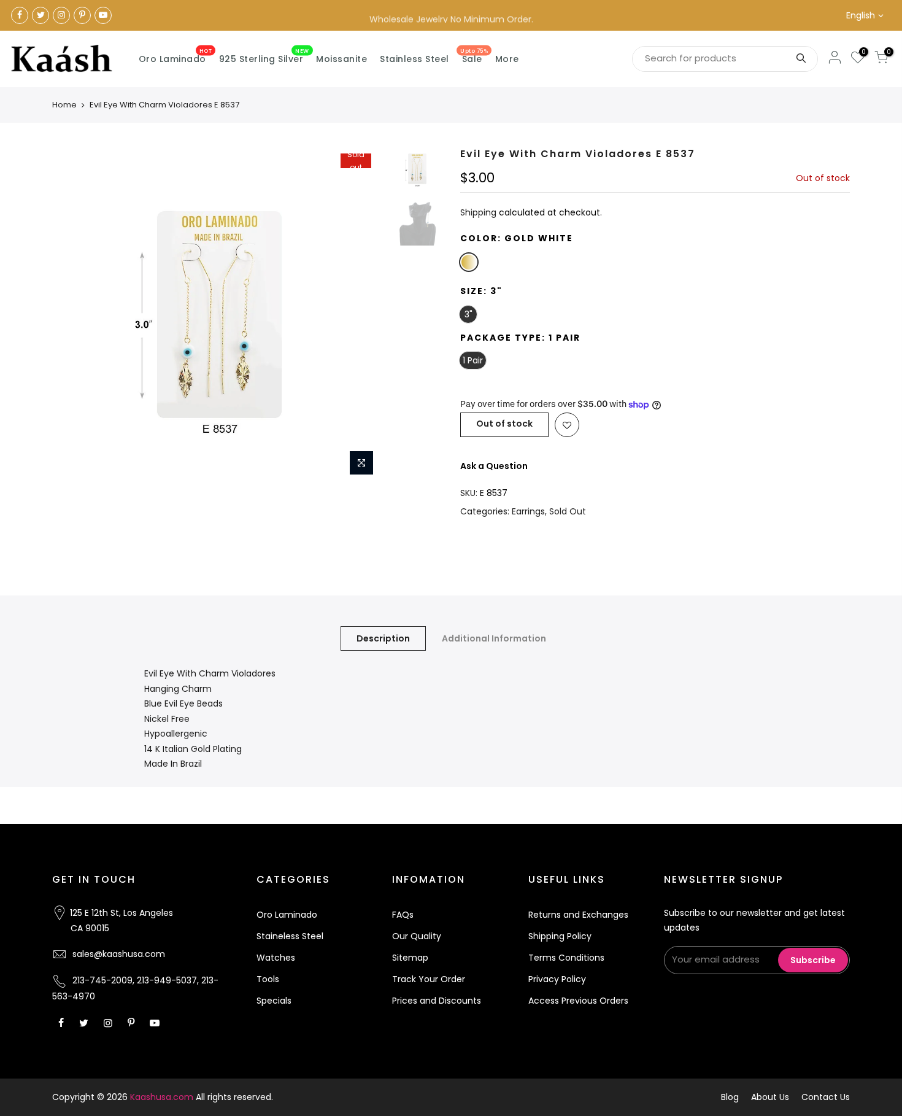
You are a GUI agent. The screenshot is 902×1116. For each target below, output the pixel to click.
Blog (730, 1097)
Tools (267, 979)
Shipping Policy (560, 936)
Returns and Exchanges (578, 915)
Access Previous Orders (578, 1000)
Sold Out (567, 511)
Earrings (528, 511)
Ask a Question (494, 466)
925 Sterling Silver (264, 56)
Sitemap (410, 957)
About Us (770, 1097)
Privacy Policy (557, 979)
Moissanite (341, 59)
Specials (273, 1000)
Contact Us (825, 1097)
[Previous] (73, 315)
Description (383, 638)
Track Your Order (428, 979)
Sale (474, 56)
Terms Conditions (566, 957)
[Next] (365, 315)
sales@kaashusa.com (118, 954)
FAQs (403, 915)
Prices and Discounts (436, 1000)
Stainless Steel (414, 59)
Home (64, 104)
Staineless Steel (289, 936)
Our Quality (416, 936)
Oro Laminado (175, 56)
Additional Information (494, 638)
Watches (275, 957)
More (507, 59)
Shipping (478, 212)
